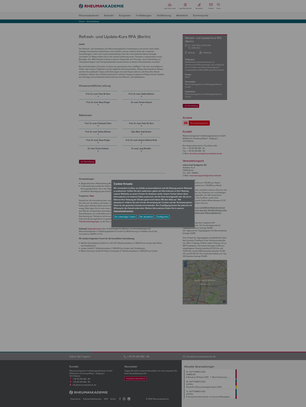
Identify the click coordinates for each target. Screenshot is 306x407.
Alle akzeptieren (146, 217)
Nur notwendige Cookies (125, 217)
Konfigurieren (163, 217)
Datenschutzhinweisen (123, 211)
